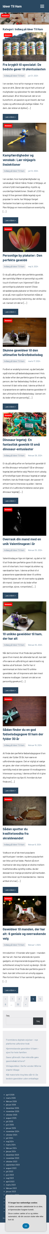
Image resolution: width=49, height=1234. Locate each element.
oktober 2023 (11, 1161)
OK (26, 1226)
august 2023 (11, 1168)
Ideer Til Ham (12, 6)
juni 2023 (10, 1175)
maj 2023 (10, 1178)
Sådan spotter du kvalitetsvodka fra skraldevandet (16, 833)
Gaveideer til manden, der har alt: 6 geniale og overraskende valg (24, 933)
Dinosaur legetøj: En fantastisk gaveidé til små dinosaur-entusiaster (21, 444)
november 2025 (12, 1111)
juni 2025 (10, 1124)
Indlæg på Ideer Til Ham (14, 75)
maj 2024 (10, 1141)
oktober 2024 (11, 1135)
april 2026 (10, 1094)
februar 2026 (11, 1101)
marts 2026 (11, 1098)
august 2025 (11, 1118)
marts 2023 (11, 1185)
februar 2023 (11, 1188)
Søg (8, 1015)
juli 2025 (9, 1121)
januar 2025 (11, 1128)
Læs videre (10, 117)
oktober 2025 (11, 1115)
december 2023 (12, 1155)
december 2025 (12, 1108)
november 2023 (12, 1158)
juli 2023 (9, 1171)
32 (18, 1004)
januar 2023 (11, 1191)
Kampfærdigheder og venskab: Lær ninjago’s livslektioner (19, 159)
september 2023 (13, 1165)
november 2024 (12, 1131)
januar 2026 (11, 1104)
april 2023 (10, 1181)
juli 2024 (9, 1138)
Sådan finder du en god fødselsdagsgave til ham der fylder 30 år (23, 734)
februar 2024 (11, 1148)
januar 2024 (11, 1151)
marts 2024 (11, 1145)
